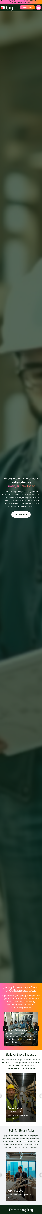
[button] (38, 7)
